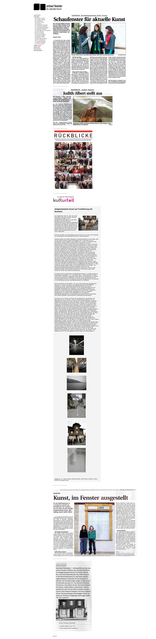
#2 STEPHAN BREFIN (40, 42)
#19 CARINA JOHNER (40, 19)
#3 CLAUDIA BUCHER (40, 41)
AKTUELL (37, 15)
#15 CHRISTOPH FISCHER (41, 25)
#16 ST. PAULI (38, 23)
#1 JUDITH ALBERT (39, 44)
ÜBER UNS (37, 45)
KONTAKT (37, 49)
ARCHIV (36, 17)
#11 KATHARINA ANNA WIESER (43, 30)
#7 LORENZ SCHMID (40, 36)
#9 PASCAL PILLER (39, 33)
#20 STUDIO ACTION (40, 18)
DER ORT (37, 47)
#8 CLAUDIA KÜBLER (40, 34)
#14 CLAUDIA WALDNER (41, 26)
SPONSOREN (38, 50)
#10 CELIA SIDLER (39, 32)
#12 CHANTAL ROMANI (40, 29)
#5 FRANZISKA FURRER (41, 38)
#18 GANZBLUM (39, 21)
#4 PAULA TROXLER (40, 40)
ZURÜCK (55, 636)
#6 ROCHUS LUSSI (39, 37)
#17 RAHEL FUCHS (39, 22)
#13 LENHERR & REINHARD (42, 27)
